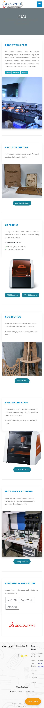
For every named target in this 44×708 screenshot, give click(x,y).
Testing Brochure (22, 561)
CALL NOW (34, 701)
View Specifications (22, 203)
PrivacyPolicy (22, 706)
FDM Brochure (12, 295)
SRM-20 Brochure (22, 469)
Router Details (22, 381)
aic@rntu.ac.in (30, 692)
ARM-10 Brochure (30, 295)
